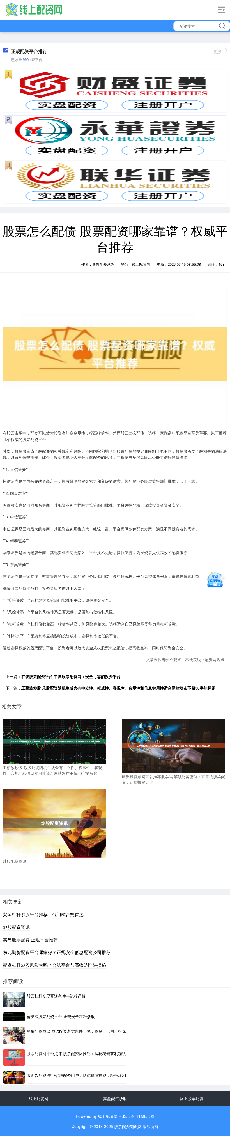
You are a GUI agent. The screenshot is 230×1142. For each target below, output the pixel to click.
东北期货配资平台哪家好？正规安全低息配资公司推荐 (57, 952)
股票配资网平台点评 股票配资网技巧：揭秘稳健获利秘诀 (76, 1053)
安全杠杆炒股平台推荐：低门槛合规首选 (43, 914)
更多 (217, 51)
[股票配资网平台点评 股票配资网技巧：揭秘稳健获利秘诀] (14, 1057)
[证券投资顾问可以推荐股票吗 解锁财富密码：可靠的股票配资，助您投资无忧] (173, 745)
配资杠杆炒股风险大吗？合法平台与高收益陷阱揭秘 (54, 965)
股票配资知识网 (128, 1126)
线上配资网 (38, 1098)
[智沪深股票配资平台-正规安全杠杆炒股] (14, 1016)
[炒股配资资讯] (54, 822)
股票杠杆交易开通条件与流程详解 (56, 996)
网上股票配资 (191, 1098)
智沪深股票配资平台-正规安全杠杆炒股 (61, 1016)
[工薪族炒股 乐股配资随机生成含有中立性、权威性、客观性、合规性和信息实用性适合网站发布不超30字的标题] (54, 741)
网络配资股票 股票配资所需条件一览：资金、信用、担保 (76, 1031)
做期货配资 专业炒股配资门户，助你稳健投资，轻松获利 (76, 1075)
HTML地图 (144, 1116)
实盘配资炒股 (115, 1098)
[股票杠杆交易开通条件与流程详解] (14, 999)
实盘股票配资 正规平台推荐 (30, 939)
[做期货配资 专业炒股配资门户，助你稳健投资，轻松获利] (14, 1077)
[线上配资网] (33, 9)
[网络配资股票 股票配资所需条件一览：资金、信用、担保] (14, 1035)
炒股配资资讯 (16, 927)
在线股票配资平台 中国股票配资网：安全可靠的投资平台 (71, 676)
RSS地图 (126, 1116)
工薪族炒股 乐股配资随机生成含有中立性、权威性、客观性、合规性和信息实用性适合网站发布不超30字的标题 (118, 688)
